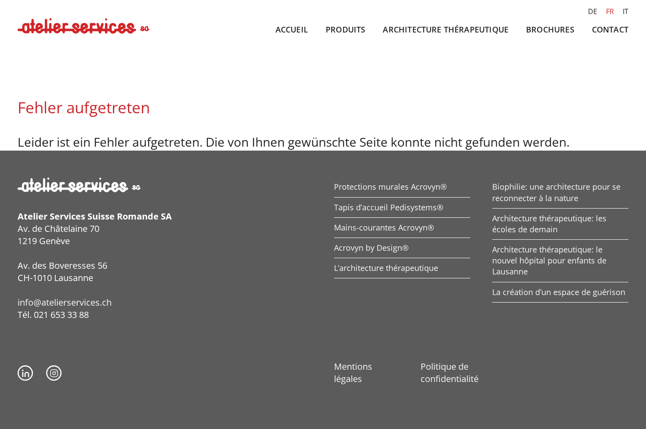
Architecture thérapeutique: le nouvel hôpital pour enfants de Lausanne (549, 260)
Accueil (292, 29)
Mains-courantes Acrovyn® (384, 227)
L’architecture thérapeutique (386, 268)
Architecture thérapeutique (445, 29)
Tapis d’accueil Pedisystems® (388, 207)
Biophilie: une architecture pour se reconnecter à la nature (556, 192)
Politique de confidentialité (450, 373)
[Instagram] (54, 373)
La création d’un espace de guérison (558, 292)
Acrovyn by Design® (371, 247)
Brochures (550, 29)
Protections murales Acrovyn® (390, 186)
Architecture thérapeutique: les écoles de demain (549, 223)
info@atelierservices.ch (65, 302)
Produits (345, 29)
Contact (610, 29)
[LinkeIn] (25, 373)
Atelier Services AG (83, 26)
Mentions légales (353, 373)
